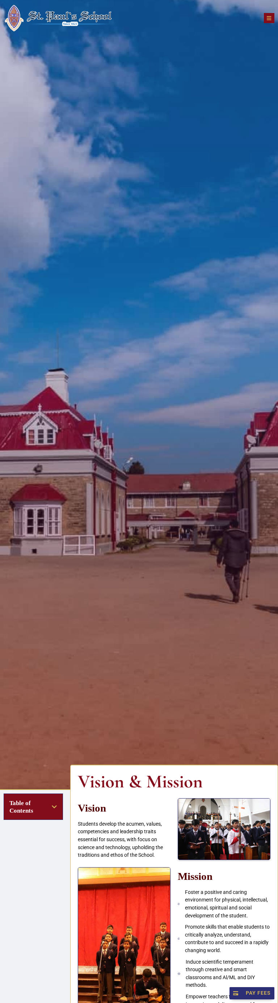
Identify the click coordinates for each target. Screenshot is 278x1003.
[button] (54, 807)
